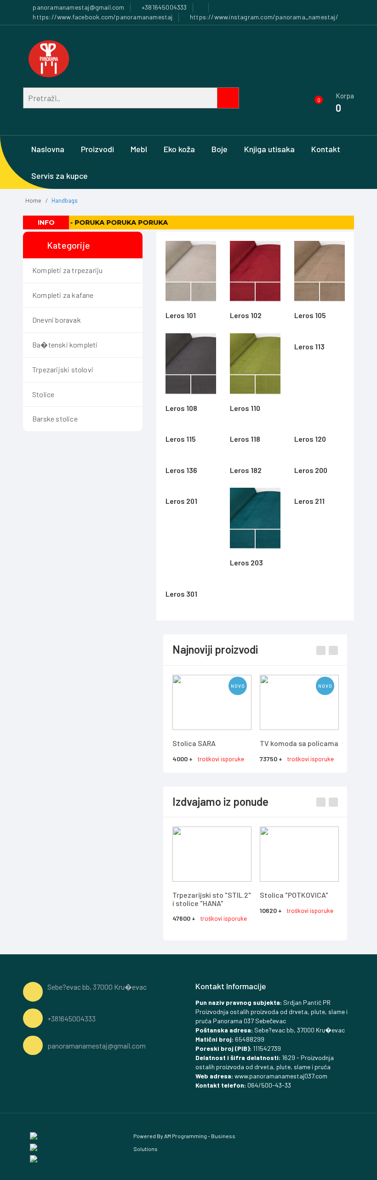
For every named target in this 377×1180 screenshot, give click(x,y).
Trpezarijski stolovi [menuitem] (62, 369)
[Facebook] (33, 1135)
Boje (219, 149)
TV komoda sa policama (299, 743)
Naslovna (47, 149)
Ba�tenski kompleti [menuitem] (65, 344)
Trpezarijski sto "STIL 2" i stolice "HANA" (211, 898)
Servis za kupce (59, 176)
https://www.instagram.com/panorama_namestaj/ (263, 17)
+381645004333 (163, 7)
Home (33, 201)
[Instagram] (33, 1146)
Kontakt (325, 149)
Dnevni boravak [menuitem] (56, 319)
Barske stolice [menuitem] (55, 418)
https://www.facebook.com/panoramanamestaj (101, 17)
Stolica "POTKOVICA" (294, 894)
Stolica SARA (194, 743)
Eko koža (179, 149)
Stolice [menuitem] (43, 394)
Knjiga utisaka (269, 149)
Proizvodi (97, 149)
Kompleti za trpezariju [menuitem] (67, 270)
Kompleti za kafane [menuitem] (63, 295)
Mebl (139, 149)
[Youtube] (33, 1158)
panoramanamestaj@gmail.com (77, 7)
